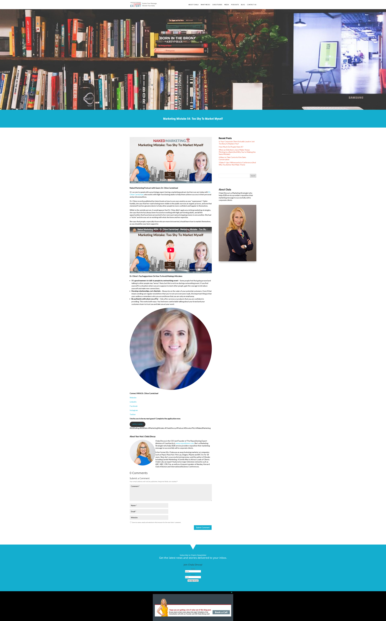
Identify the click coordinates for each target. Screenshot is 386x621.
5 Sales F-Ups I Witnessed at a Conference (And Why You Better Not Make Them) (237, 163)
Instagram (134, 410)
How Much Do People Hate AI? (231, 147)
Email (193, 575)
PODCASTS (235, 4)
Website (133, 397)
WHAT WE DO (205, 4)
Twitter (133, 414)
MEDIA (226, 4)
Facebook (134, 406)
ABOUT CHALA (193, 4)
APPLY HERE (137, 424)
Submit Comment (203, 527)
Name (193, 569)
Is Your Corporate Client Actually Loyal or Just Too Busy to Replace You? (237, 142)
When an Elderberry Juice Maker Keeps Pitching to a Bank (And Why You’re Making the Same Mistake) (237, 152)
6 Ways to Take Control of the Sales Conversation (232, 158)
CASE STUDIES (217, 4)
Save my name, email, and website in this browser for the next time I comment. (156, 522)
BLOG (243, 4)
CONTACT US (251, 4)
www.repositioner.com (185, 443)
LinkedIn (133, 402)
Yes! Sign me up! (193, 580)
